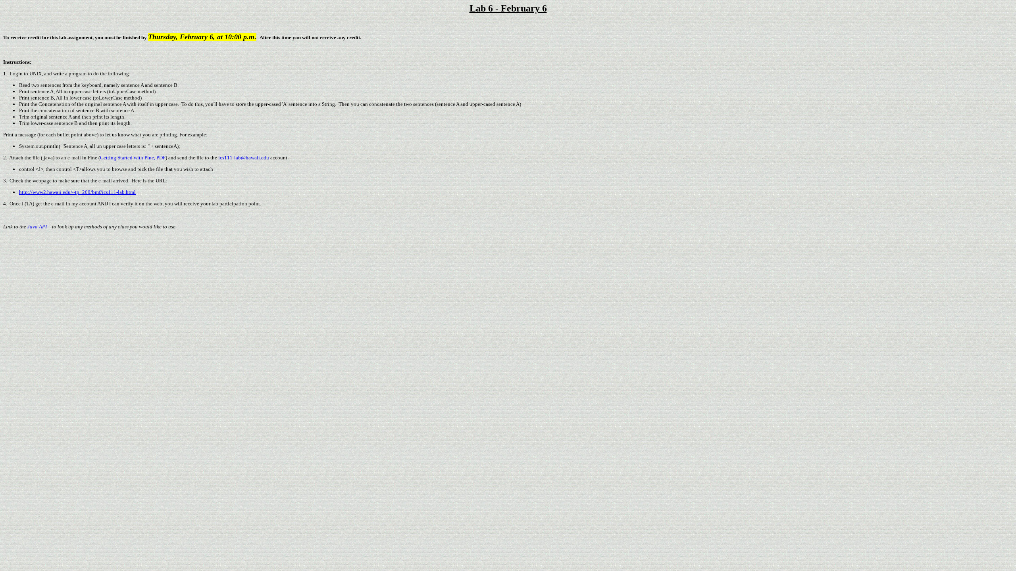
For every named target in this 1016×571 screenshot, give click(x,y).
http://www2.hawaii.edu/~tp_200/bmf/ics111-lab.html (77, 192)
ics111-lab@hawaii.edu (243, 158)
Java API (37, 227)
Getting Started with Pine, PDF (132, 158)
